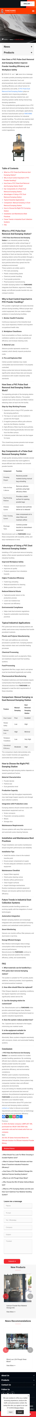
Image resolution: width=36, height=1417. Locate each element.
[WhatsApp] (12, 1393)
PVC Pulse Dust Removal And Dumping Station (16, 1307)
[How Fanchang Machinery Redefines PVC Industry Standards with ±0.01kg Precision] (18, 1337)
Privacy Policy (19, 1408)
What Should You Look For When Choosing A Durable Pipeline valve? (18, 1156)
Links (31, 1409)
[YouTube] (8, 1393)
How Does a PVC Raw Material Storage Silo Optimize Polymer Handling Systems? (17, 1172)
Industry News (19, 39)
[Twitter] (3, 1393)
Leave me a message (25, 74)
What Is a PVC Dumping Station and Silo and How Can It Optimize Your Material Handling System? (18, 1192)
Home (6, 39)
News (11, 39)
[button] (6, 1296)
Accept (20, 1412)
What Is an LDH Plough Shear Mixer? (15, 1178)
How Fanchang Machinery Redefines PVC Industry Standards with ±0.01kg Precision (18, 1352)
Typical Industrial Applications (14, 200)
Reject (10, 1412)
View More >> (10, 1312)
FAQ (5, 225)
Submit (12, 1261)
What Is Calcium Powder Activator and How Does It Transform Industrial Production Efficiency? (17, 1164)
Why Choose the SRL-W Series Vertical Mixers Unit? (18, 1183)
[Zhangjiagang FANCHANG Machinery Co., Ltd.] (8, 11)
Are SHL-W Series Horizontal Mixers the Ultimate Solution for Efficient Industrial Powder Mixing (18, 1140)
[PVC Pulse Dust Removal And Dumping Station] (18, 1288)
